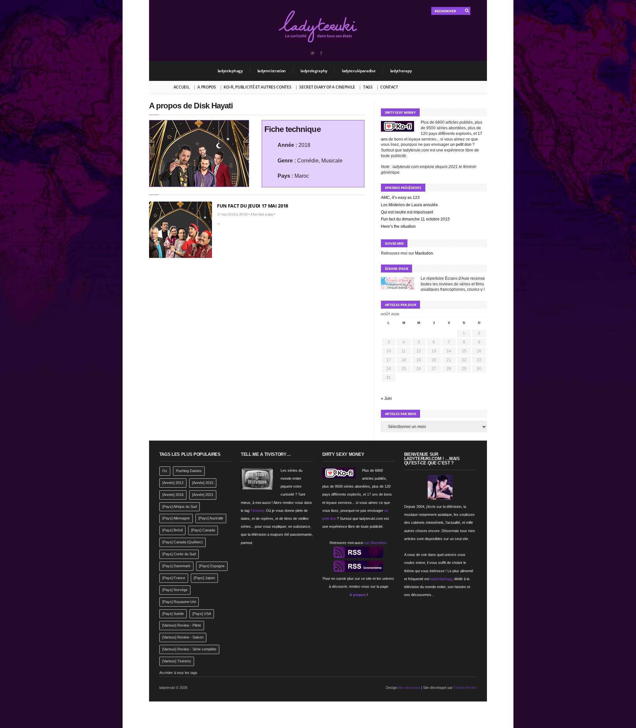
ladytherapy (401, 71)
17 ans (372, 494)
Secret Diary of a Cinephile (327, 87)
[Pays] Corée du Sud (179, 554)
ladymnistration (271, 71)
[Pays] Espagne (212, 566)
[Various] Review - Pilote (181, 625)
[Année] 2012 (173, 483)
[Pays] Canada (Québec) (182, 542)
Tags (368, 87)
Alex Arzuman (409, 688)
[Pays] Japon (204, 578)
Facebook (321, 53)
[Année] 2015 (202, 483)
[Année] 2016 (173, 495)
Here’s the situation (398, 226)
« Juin (386, 398)
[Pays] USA (201, 614)
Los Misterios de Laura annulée (409, 205)
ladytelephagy (230, 71)
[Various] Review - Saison (182, 637)
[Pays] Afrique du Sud (179, 507)
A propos (206, 87)
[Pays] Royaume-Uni (179, 602)
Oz (164, 471)
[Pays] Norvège (174, 590)
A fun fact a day (261, 214)
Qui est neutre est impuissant (407, 212)
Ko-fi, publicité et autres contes (257, 87)
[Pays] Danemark (176, 566)
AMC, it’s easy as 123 (400, 197)
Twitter (312, 53)
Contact (389, 87)
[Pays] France (173, 578)
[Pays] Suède (173, 614)
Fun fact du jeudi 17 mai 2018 (252, 206)
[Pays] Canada (203, 530)
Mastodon (424, 253)
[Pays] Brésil (172, 530)
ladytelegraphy (313, 71)
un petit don (460, 144)
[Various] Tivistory (176, 661)
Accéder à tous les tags (178, 673)
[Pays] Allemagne (176, 518)
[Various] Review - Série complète (189, 649)
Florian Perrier (465, 688)
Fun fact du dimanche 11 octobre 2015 (415, 219)
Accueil (182, 87)
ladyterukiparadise (359, 71)
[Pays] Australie (210, 518)
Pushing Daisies (189, 471)
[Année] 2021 (202, 495)
